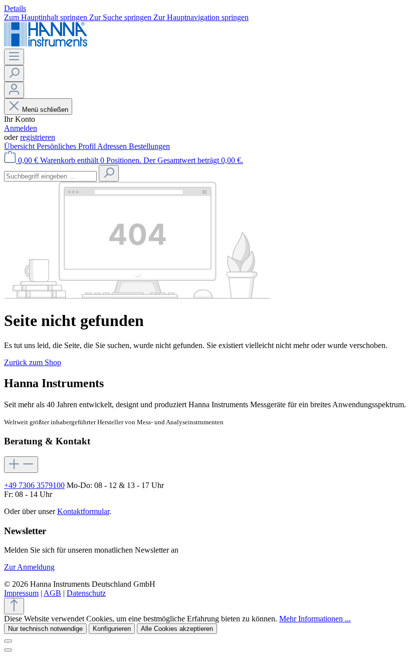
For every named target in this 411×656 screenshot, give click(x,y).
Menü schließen (45, 109)
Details (15, 8)
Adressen (113, 146)
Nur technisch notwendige (45, 628)
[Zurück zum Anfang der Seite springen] (14, 606)
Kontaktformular (83, 511)
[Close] (8, 649)
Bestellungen (149, 146)
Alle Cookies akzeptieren (177, 628)
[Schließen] (8, 640)
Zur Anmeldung (29, 567)
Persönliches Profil (67, 146)
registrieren (37, 137)
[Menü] (14, 57)
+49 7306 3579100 (34, 485)
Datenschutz (86, 593)
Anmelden (20, 128)
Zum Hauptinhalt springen (46, 17)
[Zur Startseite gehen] (45, 44)
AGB (52, 593)
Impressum (21, 593)
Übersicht (20, 146)
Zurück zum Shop (32, 362)
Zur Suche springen (121, 17)
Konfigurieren (112, 628)
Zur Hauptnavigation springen (201, 17)
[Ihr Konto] (14, 90)
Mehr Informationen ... (315, 618)
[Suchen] (14, 73)
